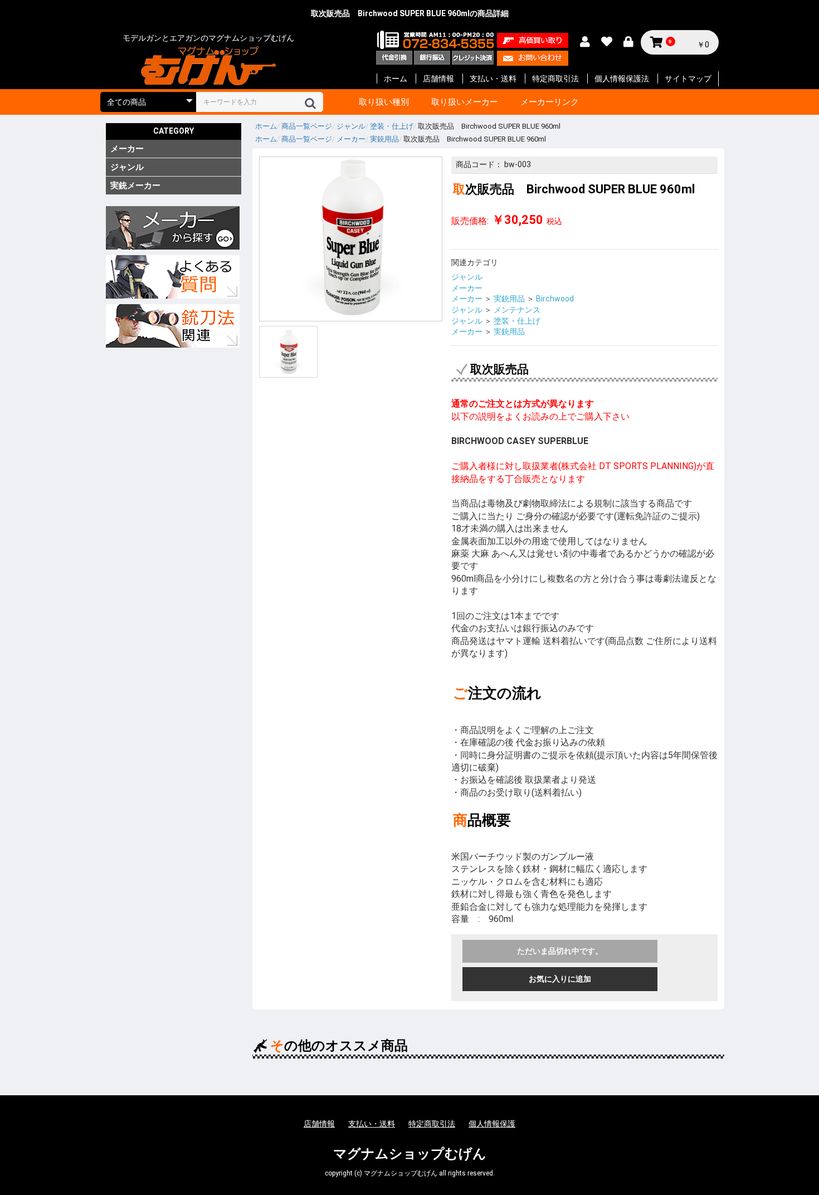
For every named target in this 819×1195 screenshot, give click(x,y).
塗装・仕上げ (517, 320)
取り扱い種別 (384, 102)
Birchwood (555, 298)
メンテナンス (517, 309)
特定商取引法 (555, 78)
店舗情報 (438, 78)
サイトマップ (688, 78)
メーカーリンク (549, 102)
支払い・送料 (493, 78)
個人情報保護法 (621, 78)
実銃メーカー (135, 186)
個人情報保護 (492, 1123)
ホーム (395, 78)
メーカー (127, 149)
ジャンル (127, 167)
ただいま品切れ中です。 (560, 951)
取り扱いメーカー (464, 102)
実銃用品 (509, 298)
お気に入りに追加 (560, 978)
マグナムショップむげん (409, 1154)
